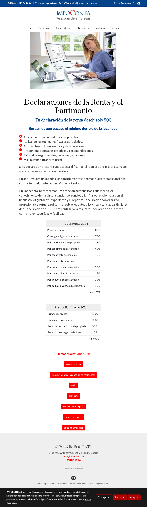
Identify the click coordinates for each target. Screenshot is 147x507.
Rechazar (120, 497)
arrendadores (73, 364)
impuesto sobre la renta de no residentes (73, 374)
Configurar (104, 497)
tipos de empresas (73, 427)
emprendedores (73, 417)
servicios (73, 395)
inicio (73, 385)
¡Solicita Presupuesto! (123, 3)
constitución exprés (73, 406)
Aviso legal (43, 483)
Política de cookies (58, 483)
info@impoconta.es (88, 3)
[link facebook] (138, 3)
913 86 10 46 (24, 3)
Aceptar (134, 497)
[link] (73, 15)
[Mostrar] (73, 60)
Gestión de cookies (77, 483)
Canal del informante (73, 468)
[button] (45, 28)
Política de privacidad (98, 483)
